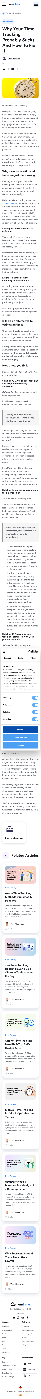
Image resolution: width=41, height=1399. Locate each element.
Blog (3, 1341)
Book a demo (7, 1345)
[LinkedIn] (3, 69)
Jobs (4, 1348)
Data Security (7, 1373)
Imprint (5, 1362)
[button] (36, 4)
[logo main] (11, 5)
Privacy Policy (7, 1369)
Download (25, 1326)
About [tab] (33, 658)
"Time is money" (9, 204)
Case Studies (7, 1330)
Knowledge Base (28, 1334)
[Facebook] (17, 69)
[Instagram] (8, 69)
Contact (5, 1334)
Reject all (20, 745)
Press (4, 1337)
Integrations (26, 1345)
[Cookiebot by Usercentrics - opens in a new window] (28, 651)
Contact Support (28, 1330)
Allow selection (20, 737)
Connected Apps (28, 1341)
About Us (5, 1326)
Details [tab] (20, 658)
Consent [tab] (7, 658)
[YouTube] (12, 69)
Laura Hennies (14, 59)
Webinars (5, 1352)
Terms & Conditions (9, 1366)
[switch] (35, 705)
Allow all (20, 730)
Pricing (24, 1337)
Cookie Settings (8, 1377)
